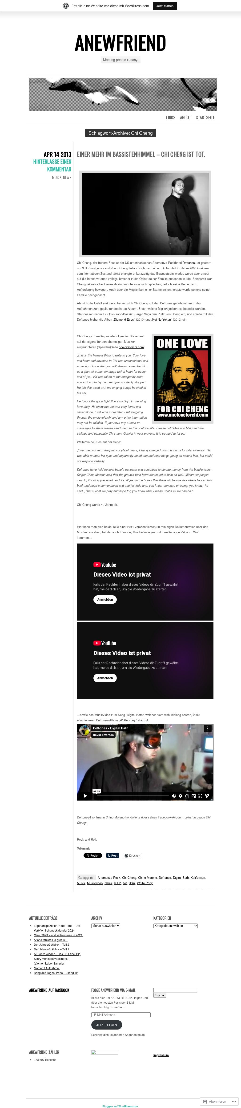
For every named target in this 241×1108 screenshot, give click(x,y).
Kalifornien (198, 877)
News (67, 177)
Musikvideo (95, 883)
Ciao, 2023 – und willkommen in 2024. (58, 935)
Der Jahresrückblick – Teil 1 (51, 949)
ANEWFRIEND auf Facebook (49, 990)
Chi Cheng (129, 877)
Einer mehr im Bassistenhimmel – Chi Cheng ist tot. (141, 154)
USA (132, 883)
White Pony (128, 720)
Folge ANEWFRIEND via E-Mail (113, 990)
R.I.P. (117, 883)
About (185, 117)
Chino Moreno (147, 877)
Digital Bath (181, 877)
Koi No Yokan (161, 319)
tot (125, 883)
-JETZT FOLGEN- (107, 1025)
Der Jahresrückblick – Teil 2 (51, 944)
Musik (56, 177)
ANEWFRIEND (120, 42)
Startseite (205, 117)
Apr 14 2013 (57, 154)
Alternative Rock (109, 877)
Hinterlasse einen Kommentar (52, 165)
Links (170, 117)
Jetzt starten (165, 6)
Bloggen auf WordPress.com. (120, 1106)
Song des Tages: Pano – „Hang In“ (56, 973)
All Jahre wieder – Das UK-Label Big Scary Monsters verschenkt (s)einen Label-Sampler (57, 958)
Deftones (189, 262)
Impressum (161, 1055)
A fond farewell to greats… (51, 940)
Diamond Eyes (124, 319)
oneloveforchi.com (131, 347)
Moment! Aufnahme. (47, 968)
